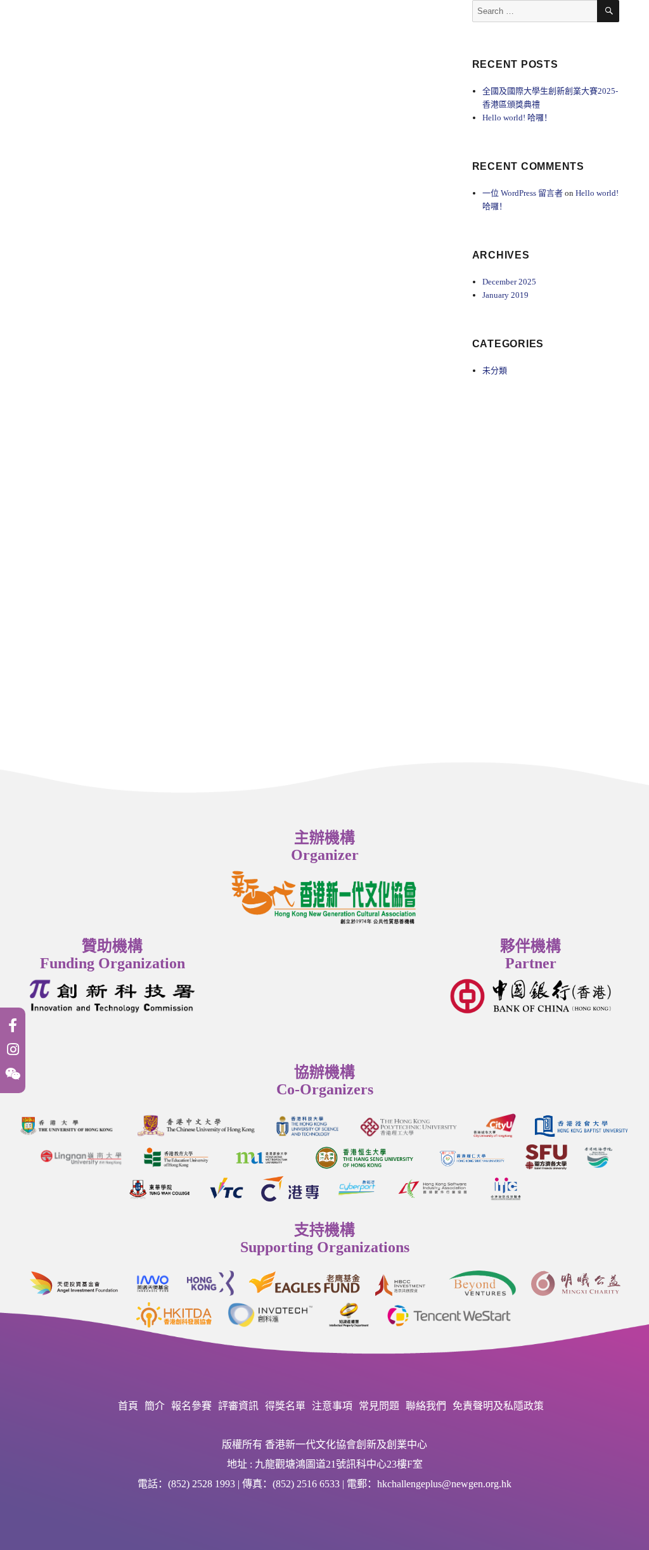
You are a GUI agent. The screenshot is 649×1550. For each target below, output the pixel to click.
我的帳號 (251, 31)
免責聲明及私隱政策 (498, 1405)
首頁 (128, 1405)
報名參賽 (191, 1405)
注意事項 (332, 1405)
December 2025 (509, 281)
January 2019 (505, 295)
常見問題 (379, 1405)
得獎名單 (285, 1405)
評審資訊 (238, 1405)
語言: (200, 33)
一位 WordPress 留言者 (522, 193)
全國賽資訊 (73, 33)
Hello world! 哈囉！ (517, 117)
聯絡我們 (142, 33)
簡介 (155, 1405)
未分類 (494, 370)
